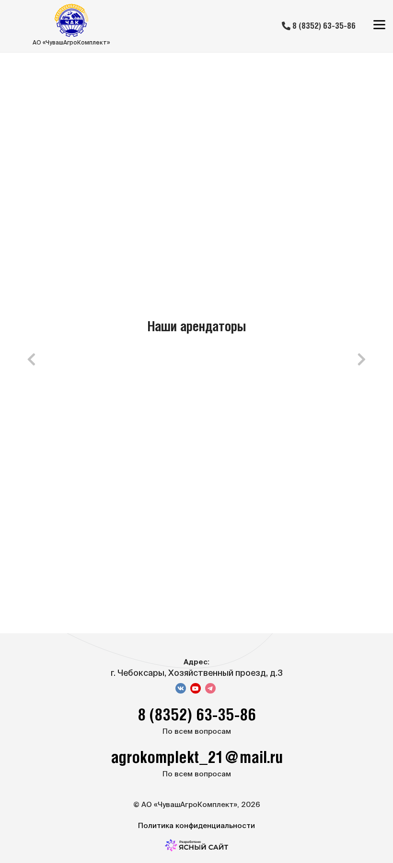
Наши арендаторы (197, 327)
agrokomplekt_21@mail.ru (197, 758)
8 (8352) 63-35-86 (323, 26)
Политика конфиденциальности (196, 825)
